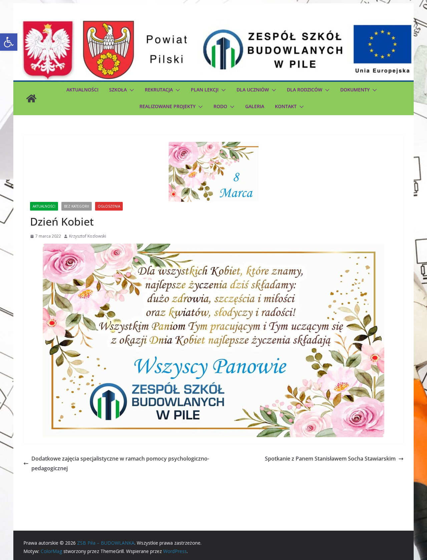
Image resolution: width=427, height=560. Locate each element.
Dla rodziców (304, 89)
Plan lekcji (205, 89)
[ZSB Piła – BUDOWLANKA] (31, 98)
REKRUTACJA (159, 89)
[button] (8, 42)
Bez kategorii (76, 206)
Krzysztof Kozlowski (87, 236)
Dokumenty (355, 89)
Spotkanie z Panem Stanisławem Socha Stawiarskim (330, 458)
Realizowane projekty (167, 106)
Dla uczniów (253, 89)
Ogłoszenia (109, 206)
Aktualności (82, 89)
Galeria (254, 106)
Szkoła (118, 89)
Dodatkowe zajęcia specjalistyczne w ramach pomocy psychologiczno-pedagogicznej (120, 463)
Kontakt (286, 106)
